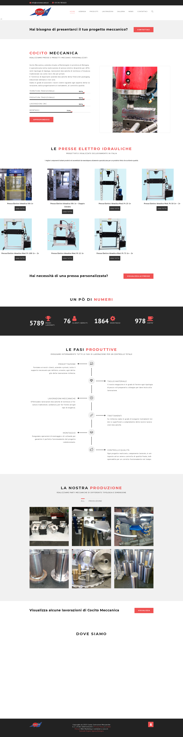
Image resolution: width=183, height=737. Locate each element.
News (131, 11)
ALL (83, 501)
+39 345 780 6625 (60, 3)
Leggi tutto (20, 208)
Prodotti (94, 11)
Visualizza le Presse (138, 276)
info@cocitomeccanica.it (40, 3)
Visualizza (144, 610)
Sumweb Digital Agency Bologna (91, 731)
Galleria (121, 11)
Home (72, 11)
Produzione (95, 501)
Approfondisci (41, 120)
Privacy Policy (99, 727)
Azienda (82, 11)
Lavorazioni (107, 11)
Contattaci (142, 11)
